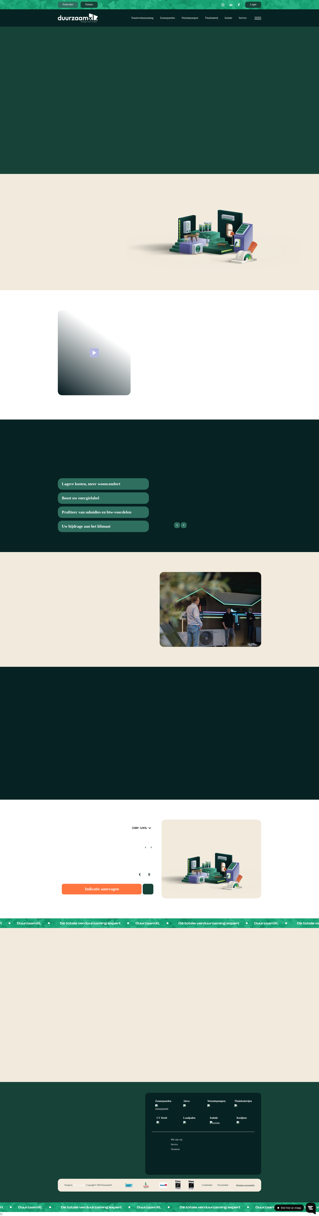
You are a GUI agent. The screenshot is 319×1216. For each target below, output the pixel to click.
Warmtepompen (190, 17)
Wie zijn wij (176, 1140)
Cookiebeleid (207, 1185)
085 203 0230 (113, 1146)
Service (243, 17)
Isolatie (228, 17)
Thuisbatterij (211, 17)
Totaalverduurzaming (142, 17)
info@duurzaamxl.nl (117, 1142)
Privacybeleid (222, 1185)
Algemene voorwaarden (245, 1185)
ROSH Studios (79, 1185)
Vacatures (175, 1149)
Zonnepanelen (167, 17)
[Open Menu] (258, 18)
